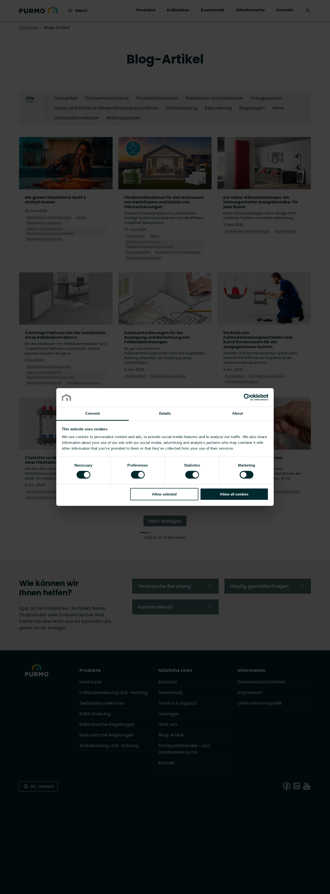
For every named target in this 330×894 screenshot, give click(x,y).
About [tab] (237, 413)
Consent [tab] (92, 413)
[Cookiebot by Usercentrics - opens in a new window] (247, 397)
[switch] (138, 474)
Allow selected (164, 494)
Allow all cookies (234, 494)
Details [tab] (165, 413)
